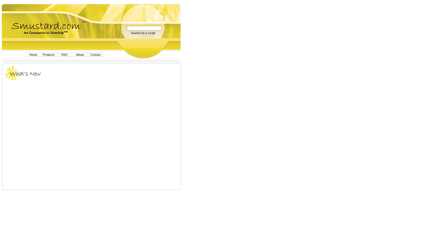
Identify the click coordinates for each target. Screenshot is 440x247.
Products (49, 54)
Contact (96, 54)
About (80, 54)
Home (33, 54)
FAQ (64, 54)
